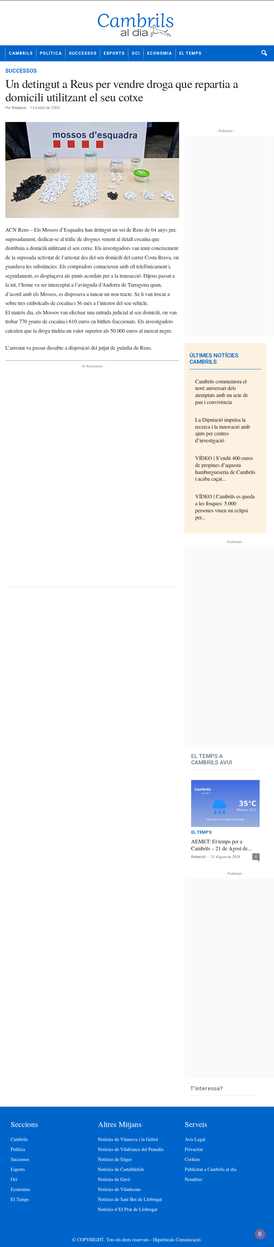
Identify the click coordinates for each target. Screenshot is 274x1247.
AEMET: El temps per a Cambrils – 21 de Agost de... (221, 845)
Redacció (19, 108)
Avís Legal (195, 1139)
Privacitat (194, 1149)
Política (51, 53)
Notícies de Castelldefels (121, 1169)
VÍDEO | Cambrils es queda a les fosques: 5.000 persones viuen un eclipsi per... (225, 506)
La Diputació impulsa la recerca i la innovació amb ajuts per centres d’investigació (222, 430)
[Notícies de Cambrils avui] (137, 25)
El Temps (190, 53)
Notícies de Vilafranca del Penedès (130, 1149)
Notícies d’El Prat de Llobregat (127, 1209)
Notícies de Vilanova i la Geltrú (128, 1139)
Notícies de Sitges (115, 1159)
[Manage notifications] (260, 1234)
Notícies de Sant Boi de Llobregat (130, 1199)
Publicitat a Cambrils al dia (210, 1169)
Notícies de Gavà (114, 1179)
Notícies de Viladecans (119, 1189)
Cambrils (21, 53)
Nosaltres (193, 1179)
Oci (136, 53)
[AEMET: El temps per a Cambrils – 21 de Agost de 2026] (225, 803)
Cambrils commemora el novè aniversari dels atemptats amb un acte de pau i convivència (221, 391)
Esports (114, 53)
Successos (83, 53)
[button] (264, 53)
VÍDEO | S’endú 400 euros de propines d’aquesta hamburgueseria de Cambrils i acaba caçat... (225, 468)
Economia (159, 53)
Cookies (192, 1159)
